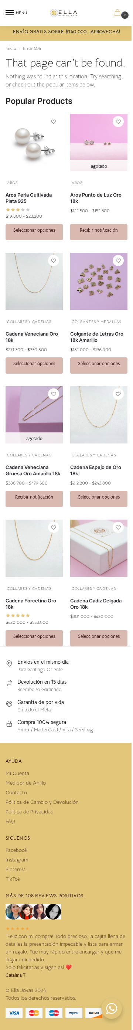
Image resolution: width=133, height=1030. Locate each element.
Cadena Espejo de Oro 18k (95, 470)
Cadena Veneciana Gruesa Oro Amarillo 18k (33, 470)
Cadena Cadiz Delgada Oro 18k (96, 604)
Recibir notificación (99, 230)
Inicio (11, 48)
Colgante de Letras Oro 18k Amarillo (96, 337)
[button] (118, 13)
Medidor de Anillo (26, 782)
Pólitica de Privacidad (30, 811)
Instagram (17, 859)
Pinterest (15, 869)
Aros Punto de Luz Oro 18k (96, 198)
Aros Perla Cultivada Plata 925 (29, 198)
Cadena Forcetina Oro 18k (31, 604)
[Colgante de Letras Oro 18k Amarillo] (98, 281)
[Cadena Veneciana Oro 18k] (34, 281)
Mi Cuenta (17, 773)
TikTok (13, 879)
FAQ (10, 821)
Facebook (16, 850)
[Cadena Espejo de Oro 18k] (98, 415)
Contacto (16, 792)
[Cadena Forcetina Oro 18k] (34, 548)
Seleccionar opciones (34, 230)
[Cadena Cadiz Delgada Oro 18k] (98, 548)
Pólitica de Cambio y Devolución (42, 802)
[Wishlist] (53, 121)
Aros (12, 182)
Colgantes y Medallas (96, 321)
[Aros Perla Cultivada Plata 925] (34, 142)
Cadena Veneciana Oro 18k (32, 337)
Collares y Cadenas (29, 321)
